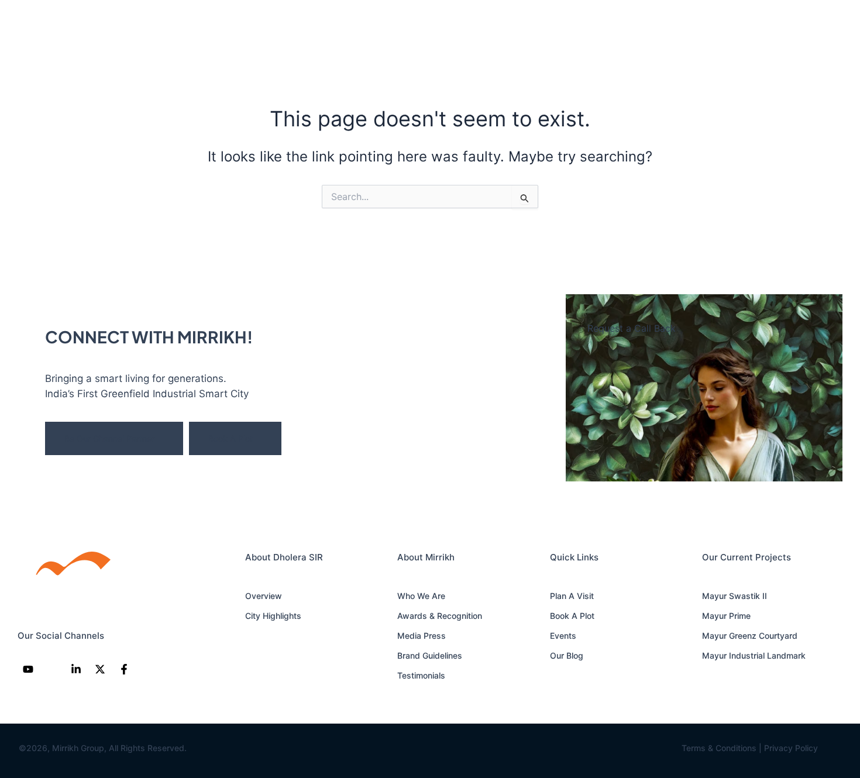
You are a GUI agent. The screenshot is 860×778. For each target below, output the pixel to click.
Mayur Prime (726, 616)
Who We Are (421, 596)
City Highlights (273, 616)
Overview (263, 596)
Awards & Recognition (439, 616)
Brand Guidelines (429, 655)
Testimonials (421, 675)
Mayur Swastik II (734, 596)
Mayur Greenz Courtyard (749, 636)
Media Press (421, 636)
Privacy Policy (791, 748)
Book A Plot (230, 438)
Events (563, 636)
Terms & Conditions (719, 748)
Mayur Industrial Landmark (754, 655)
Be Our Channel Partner (109, 438)
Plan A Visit (572, 596)
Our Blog (566, 655)
